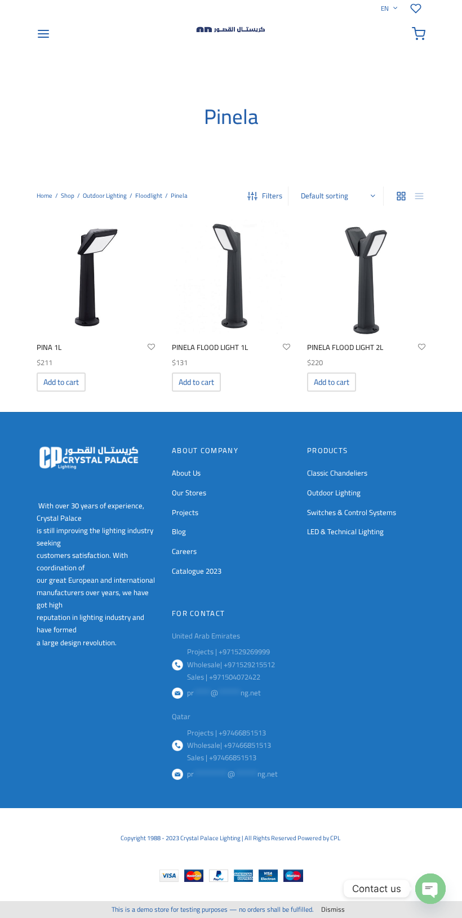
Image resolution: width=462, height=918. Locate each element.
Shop (67, 195)
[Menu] (43, 34)
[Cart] (418, 34)
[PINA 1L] (96, 277)
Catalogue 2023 (196, 571)
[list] (419, 196)
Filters (272, 195)
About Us (186, 473)
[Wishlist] (417, 8)
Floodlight (148, 195)
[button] (61, 382)
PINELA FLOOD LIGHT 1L (210, 347)
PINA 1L (49, 347)
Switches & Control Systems (351, 512)
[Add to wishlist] (151, 347)
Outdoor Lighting (105, 195)
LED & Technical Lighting (345, 531)
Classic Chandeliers (337, 473)
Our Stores (189, 492)
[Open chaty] (430, 888)
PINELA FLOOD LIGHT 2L (345, 347)
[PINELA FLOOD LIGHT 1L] (231, 277)
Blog (179, 531)
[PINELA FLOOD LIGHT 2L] (366, 277)
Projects (185, 512)
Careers (184, 551)
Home (44, 195)
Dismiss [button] (333, 909)
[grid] (401, 196)
